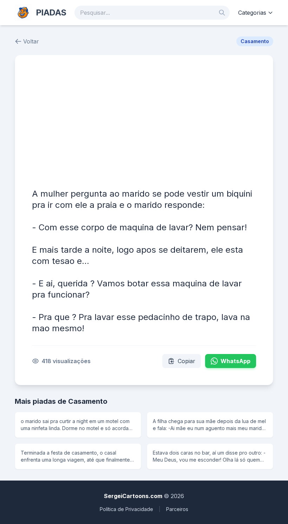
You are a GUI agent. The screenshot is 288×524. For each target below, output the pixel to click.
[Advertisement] (144, 124)
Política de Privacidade (126, 509)
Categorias (252, 12)
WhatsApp (235, 361)
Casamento (255, 41)
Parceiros (177, 509)
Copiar (186, 361)
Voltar (31, 41)
